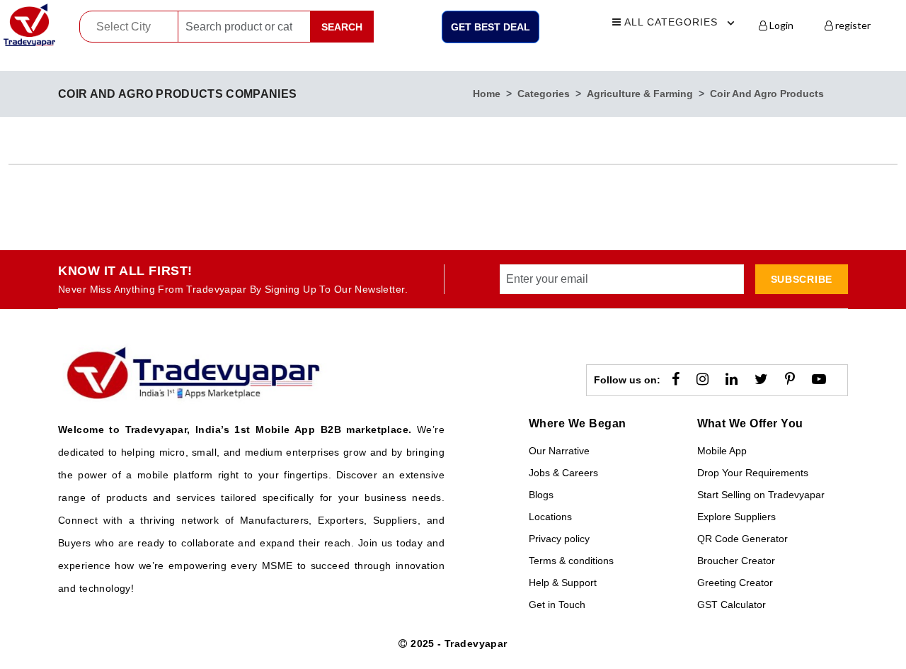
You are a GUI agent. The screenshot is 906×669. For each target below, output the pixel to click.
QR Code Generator (742, 538)
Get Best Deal (490, 27)
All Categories (669, 22)
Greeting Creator (735, 582)
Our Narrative (559, 450)
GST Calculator (731, 604)
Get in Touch (557, 604)
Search (341, 27)
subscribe (801, 279)
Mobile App (722, 450)
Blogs (541, 494)
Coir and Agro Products (767, 93)
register (852, 25)
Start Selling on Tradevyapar (761, 494)
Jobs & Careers (563, 472)
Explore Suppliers (736, 516)
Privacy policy (559, 538)
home (486, 93)
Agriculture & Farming (640, 93)
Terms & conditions (571, 560)
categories (543, 93)
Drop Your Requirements (752, 472)
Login (780, 25)
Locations (550, 516)
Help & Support (563, 582)
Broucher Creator (736, 560)
